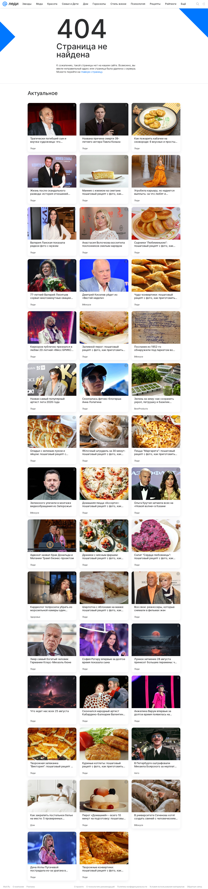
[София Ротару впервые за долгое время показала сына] (104, 648)
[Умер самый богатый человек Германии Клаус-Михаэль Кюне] (52, 648)
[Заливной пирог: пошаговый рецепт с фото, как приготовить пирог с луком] (104, 335)
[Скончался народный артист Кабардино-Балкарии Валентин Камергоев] (104, 700)
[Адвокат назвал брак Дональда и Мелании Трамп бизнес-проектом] (52, 543)
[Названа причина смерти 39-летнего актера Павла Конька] (104, 127)
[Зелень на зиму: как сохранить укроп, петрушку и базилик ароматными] (156, 387)
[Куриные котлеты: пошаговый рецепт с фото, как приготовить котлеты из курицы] (104, 752)
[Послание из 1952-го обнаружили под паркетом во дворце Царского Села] (156, 335)
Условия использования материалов (167, 886)
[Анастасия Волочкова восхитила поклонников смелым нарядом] (104, 231)
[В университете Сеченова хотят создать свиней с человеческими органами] (156, 804)
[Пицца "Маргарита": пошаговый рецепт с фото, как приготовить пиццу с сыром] (156, 439)
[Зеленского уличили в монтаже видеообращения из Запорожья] (52, 491)
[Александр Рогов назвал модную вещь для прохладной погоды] (156, 856)
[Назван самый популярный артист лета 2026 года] (52, 387)
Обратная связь (194, 886)
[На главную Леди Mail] (12, 4)
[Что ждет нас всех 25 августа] (52, 700)
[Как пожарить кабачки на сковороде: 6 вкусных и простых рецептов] (156, 127)
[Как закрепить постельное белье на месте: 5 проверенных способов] (52, 804)
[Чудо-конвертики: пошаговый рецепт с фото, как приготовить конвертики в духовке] (156, 283)
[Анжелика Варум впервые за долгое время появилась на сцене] (156, 700)
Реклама (30, 886)
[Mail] (5, 4)
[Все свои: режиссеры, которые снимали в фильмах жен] (156, 595)
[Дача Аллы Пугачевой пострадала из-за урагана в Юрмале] (52, 856)
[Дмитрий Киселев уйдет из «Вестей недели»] (104, 283)
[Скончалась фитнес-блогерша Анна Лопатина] (104, 387)
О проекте (79, 886)
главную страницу (91, 71)
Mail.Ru (6, 886)
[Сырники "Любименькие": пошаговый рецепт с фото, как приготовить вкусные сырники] (156, 231)
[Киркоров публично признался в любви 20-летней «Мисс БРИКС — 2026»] (52, 335)
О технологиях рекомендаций (100, 886)
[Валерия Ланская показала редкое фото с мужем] (52, 231)
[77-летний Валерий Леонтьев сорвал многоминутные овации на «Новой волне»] (52, 283)
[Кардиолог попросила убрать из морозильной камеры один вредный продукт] (52, 595)
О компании (18, 886)
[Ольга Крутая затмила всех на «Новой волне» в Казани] (156, 491)
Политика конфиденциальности (132, 886)
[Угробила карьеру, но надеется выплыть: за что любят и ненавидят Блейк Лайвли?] (156, 179)
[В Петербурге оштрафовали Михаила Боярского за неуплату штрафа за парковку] (156, 752)
